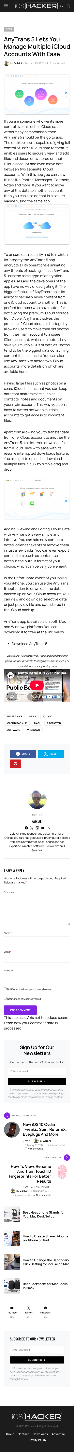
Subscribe (35, 1081)
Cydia (26, 1140)
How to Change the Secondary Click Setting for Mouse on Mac (46, 1262)
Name (8, 933)
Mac (37, 723)
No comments (35, 1148)
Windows (33, 730)
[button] (6, 6)
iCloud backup (17, 723)
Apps (9, 28)
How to (27, 1186)
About (10, 1434)
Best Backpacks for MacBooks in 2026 (45, 1286)
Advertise (58, 1434)
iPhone (45, 1186)
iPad (36, 1186)
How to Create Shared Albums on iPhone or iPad (45, 1238)
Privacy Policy (37, 1440)
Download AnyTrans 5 (29, 643)
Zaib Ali (37, 821)
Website (8, 970)
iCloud (47, 716)
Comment (10, 892)
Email (7, 951)
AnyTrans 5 (13, 137)
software (13, 730)
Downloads (40, 1434)
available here (15, 371)
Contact (23, 1434)
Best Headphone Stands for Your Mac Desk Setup (44, 1214)
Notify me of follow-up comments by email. (30, 989)
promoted (54, 723)
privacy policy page (45, 666)
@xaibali (36, 850)
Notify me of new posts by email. (24, 999)
